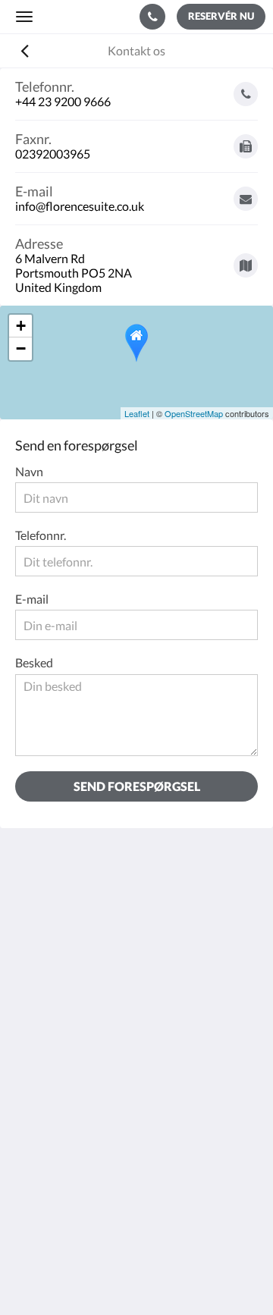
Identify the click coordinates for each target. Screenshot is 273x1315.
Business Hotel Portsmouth (87, 1176)
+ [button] (21, 325)
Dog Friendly (49, 1151)
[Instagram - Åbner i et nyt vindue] (72, 1041)
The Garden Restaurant (76, 1125)
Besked (34, 662)
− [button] (21, 348)
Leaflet (136, 413)
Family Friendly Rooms (74, 1164)
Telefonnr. (40, 535)
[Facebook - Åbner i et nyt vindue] (30, 1041)
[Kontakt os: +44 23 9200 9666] (152, 17)
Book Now (42, 1112)
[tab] (136, 1087)
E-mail (32, 599)
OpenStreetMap (194, 413)
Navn (29, 471)
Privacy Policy (51, 1138)
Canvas (167, 1273)
